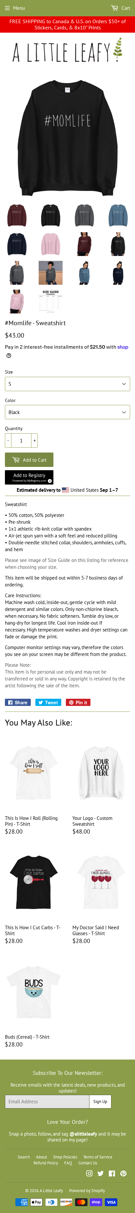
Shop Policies (65, 1157)
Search (24, 1157)
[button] (29, 477)
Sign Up (100, 1101)
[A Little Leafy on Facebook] (111, 1174)
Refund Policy (45, 1163)
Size (9, 372)
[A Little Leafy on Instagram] (89, 1174)
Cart (125, 8)
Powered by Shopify (87, 1190)
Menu (19, 8)
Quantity (14, 428)
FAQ (68, 1163)
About (41, 1157)
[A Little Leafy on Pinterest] (123, 1174)
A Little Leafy (51, 1190)
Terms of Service (97, 1157)
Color (10, 400)
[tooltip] (49, 480)
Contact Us (87, 1163)
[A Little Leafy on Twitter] (100, 1174)
